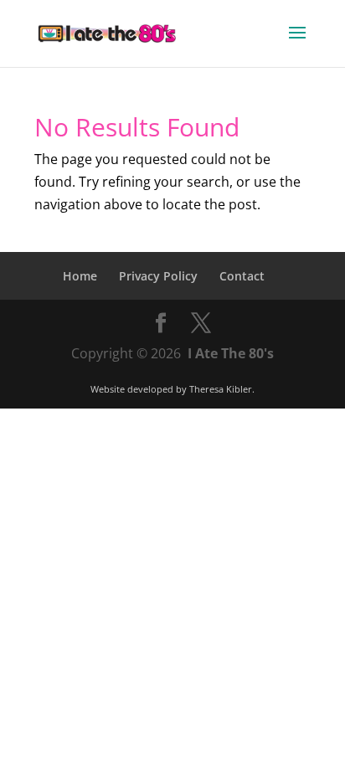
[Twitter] (201, 323)
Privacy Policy (158, 276)
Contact (242, 276)
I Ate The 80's (231, 353)
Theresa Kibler (220, 389)
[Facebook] (161, 323)
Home (80, 276)
